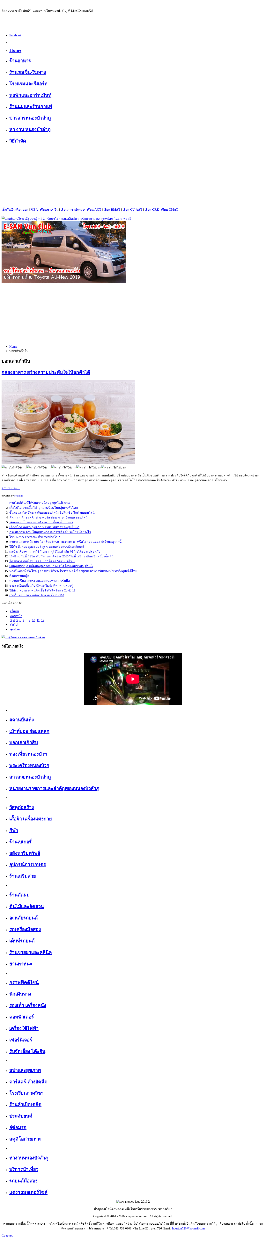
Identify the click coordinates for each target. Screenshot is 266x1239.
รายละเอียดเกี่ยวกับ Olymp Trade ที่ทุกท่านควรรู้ (41, 585)
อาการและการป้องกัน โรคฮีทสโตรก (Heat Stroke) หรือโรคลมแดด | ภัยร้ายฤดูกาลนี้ (65, 541)
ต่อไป (14, 624)
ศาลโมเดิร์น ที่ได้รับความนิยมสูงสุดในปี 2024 (39, 502)
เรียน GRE (152, 209)
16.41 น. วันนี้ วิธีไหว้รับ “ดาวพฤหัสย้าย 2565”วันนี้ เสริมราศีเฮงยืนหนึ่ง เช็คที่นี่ (61, 556)
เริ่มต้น (14, 611)
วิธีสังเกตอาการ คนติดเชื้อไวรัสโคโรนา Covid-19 (42, 590)
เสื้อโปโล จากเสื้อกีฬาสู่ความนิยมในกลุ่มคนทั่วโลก (43, 507)
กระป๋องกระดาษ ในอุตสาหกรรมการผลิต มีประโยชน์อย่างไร (50, 532)
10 (33, 620)
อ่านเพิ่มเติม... (11, 488)
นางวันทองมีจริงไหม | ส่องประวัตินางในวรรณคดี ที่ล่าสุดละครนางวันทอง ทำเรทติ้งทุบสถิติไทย (73, 571)
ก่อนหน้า (16, 616)
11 (38, 620)
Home (13, 346)
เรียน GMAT (169, 209)
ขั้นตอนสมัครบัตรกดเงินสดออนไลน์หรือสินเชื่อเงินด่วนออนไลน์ (52, 512)
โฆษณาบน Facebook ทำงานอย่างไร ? (34, 537)
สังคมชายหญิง (19, 575)
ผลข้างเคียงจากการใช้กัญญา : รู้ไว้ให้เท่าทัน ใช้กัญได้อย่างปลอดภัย (54, 551)
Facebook (15, 35)
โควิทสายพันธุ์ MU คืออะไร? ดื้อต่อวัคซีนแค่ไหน (42, 561)
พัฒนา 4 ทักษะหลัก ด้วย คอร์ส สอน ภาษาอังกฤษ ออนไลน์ (48, 517)
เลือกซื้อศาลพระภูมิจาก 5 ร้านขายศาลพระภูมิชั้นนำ (44, 527)
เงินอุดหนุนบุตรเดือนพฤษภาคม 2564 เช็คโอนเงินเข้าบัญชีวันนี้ (51, 566)
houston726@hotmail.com (188, 1228)
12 (42, 620)
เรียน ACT (94, 209)
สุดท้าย (15, 629)
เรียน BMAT (112, 209)
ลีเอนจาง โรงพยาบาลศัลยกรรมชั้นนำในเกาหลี (41, 522)
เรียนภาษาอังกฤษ (73, 209)
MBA (34, 209)
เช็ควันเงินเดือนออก (15, 209)
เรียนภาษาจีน (49, 209)
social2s (18, 495)
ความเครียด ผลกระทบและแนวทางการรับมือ (39, 580)
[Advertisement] (133, 176)
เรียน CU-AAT (132, 209)
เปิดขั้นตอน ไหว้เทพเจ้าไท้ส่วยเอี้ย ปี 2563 (36, 595)
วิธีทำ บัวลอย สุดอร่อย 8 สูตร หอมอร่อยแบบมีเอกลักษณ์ (46, 546)
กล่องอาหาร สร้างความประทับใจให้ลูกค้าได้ (46, 372)
